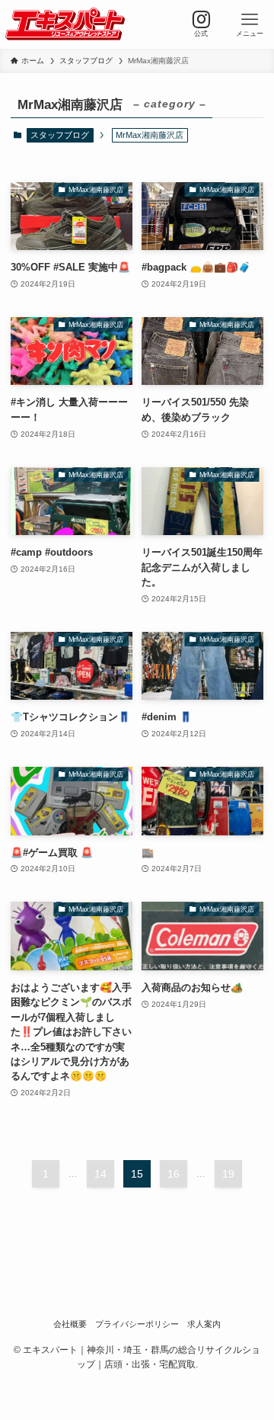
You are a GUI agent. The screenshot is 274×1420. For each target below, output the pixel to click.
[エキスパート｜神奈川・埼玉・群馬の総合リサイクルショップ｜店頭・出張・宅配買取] (65, 24)
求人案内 (204, 1324)
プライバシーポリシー (137, 1324)
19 (228, 1174)
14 (100, 1174)
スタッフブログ (59, 134)
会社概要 (70, 1324)
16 (173, 1174)
